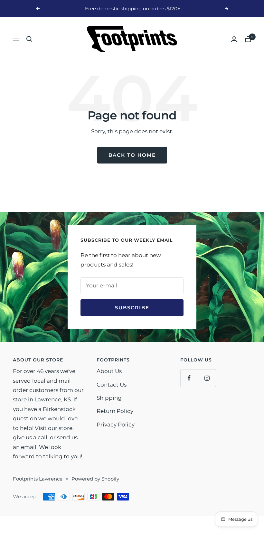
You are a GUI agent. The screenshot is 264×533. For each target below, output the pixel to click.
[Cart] (248, 39)
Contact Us (112, 384)
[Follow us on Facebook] (189, 378)
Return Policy (115, 411)
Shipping (109, 398)
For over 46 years (36, 371)
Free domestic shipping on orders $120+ (132, 8)
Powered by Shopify (95, 479)
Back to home (132, 155)
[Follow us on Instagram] (207, 378)
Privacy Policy (116, 424)
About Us (109, 371)
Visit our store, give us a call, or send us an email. (45, 437)
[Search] (29, 39)
